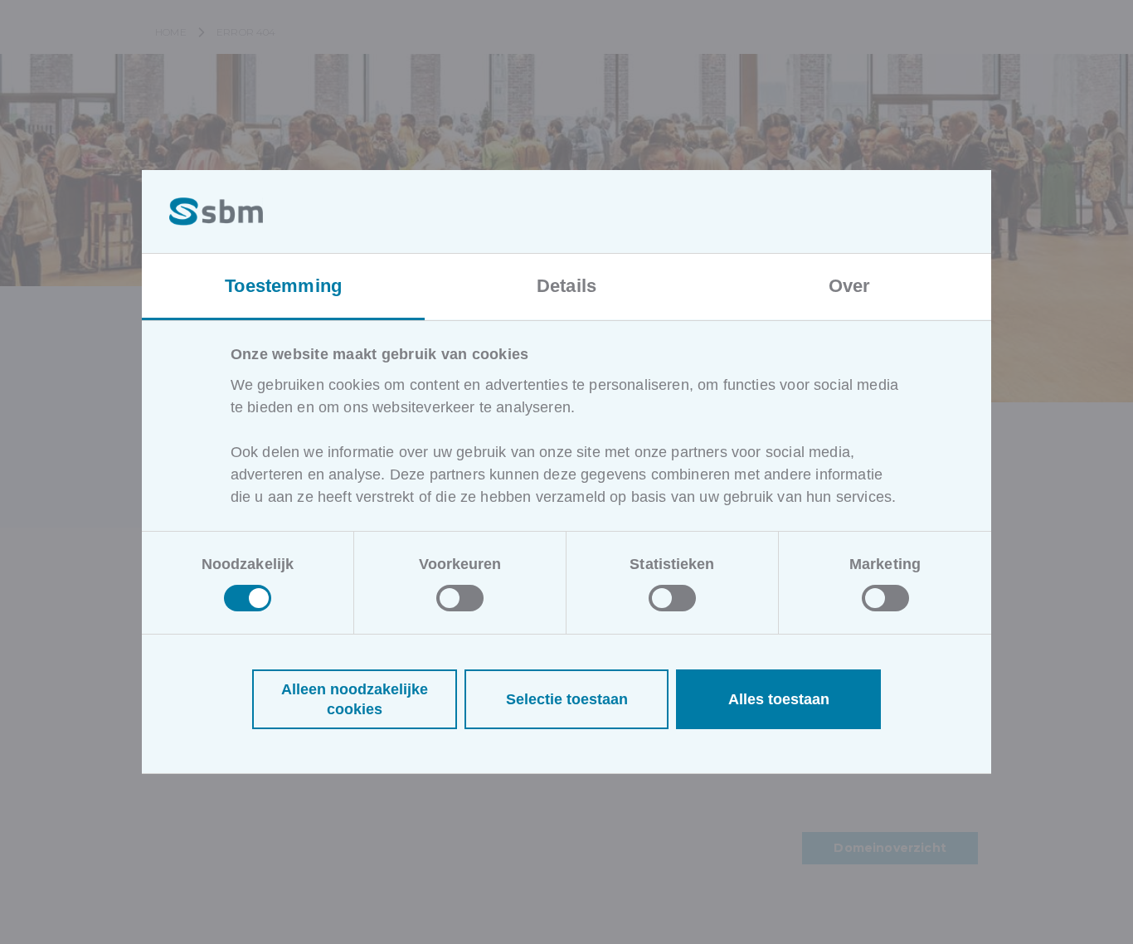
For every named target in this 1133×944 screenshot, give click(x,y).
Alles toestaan (778, 699)
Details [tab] (566, 285)
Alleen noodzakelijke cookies (354, 699)
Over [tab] (850, 285)
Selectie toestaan (567, 699)
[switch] (460, 598)
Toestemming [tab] (283, 285)
